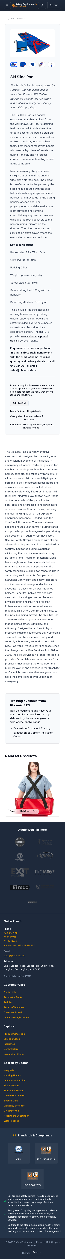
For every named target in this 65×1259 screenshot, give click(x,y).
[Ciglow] (45, 857)
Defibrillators (11, 1049)
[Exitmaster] (20, 872)
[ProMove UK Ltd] (45, 872)
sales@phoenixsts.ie (14, 955)
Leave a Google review (17, 1017)
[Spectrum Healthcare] (45, 842)
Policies (8, 1002)
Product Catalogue (14, 1033)
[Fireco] (20, 887)
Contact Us (10, 992)
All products (18, 19)
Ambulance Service (15, 1080)
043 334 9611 (11, 933)
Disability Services (14, 1105)
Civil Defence (11, 1110)
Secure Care (11, 1100)
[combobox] (37, 1252)
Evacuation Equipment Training (31, 728)
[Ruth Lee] (32, 902)
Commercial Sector (14, 1095)
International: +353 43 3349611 (19, 945)
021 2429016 (10, 941)
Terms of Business (14, 1007)
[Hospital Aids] (45, 887)
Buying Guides (12, 1039)
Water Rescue (11, 1120)
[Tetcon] (20, 857)
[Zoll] (20, 842)
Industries (9, 1044)
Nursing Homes (12, 1075)
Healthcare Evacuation (16, 1115)
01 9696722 (10, 937)
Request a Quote (13, 997)
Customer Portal (13, 1012)
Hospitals (9, 1070)
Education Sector (13, 1090)
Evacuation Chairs (14, 1054)
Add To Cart (19, 403)
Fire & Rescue (11, 1085)
